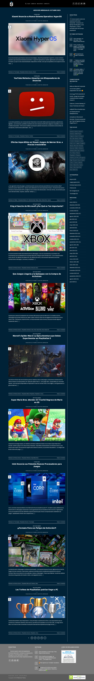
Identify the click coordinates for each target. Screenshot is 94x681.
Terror (71, 162)
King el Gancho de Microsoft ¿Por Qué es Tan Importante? (36, 206)
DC (27, 200)
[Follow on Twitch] (18, 660)
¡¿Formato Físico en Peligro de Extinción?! (36, 528)
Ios (74, 143)
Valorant (80, 162)
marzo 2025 (73, 230)
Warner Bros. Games (46, 200)
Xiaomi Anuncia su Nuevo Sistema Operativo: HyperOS (37, 17)
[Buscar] (25, 3)
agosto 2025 (73, 216)
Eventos (33, 3)
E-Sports (81, 136)
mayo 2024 (72, 253)
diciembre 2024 (74, 233)
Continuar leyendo (37, 66)
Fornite (71, 141)
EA (70, 138)
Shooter (75, 160)
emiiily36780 (73, 109)
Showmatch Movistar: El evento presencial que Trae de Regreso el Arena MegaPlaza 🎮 (77, 120)
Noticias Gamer (37, 204)
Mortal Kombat (32, 200)
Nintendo (29, 457)
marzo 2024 (73, 259)
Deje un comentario (61, 72)
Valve (71, 164)
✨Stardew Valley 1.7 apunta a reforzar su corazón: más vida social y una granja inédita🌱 (79, 72)
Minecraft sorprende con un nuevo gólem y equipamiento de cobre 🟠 (77, 88)
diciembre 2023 (74, 267)
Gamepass (76, 141)
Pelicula (78, 152)
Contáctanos (23, 675)
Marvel (28, 393)
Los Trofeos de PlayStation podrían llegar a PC (37, 590)
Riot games (82, 157)
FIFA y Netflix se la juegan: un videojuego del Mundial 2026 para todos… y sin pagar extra (79, 47)
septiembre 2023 (74, 276)
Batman (25, 200)
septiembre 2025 (74, 213)
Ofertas (37, 140)
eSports (72, 179)
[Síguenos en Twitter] (81, 4)
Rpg (71, 160)
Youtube (31, 136)
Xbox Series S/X (45, 329)
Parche (82, 150)
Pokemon (78, 155)
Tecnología (37, 14)
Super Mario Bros (34, 457)
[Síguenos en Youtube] (84, 4)
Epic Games (75, 138)
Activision (29, 267)
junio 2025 (72, 222)
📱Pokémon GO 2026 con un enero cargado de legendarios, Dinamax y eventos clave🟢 (79, 63)
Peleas (37, 200)
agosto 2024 (73, 244)
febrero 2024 (73, 262)
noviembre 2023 (74, 270)
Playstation (32, 393)
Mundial (81, 145)
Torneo (75, 162)
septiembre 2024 (74, 242)
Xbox (37, 267)
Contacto (46, 3)
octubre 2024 (73, 239)
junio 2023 (72, 281)
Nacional (72, 148)
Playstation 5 (38, 393)
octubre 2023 (73, 273)
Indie (71, 143)
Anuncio (30, 72)
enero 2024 (73, 264)
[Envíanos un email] (15, 660)
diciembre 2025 (74, 205)
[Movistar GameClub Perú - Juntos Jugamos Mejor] (15, 3)
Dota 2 (76, 136)
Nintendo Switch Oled (74, 150)
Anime (76, 131)
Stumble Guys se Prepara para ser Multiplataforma (77, 111)
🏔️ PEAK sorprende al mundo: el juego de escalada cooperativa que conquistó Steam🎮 (77, 97)
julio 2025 (72, 219)
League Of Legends (80, 143)
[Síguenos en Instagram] (76, 4)
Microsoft (33, 267)
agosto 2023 (73, 279)
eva (71, 94)
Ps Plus (77, 157)
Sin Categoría (73, 190)
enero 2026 (72, 202)
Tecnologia (31, 521)
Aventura (72, 133)
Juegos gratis (73, 182)
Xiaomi (34, 72)
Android (26, 72)
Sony (42, 393)
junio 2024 (72, 250)
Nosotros (40, 3)
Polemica (27, 136)
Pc (70, 152)
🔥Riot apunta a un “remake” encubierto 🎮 (78, 55)
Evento (80, 138)
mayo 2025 (72, 225)
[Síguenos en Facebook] (73, 4)
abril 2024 (72, 256)
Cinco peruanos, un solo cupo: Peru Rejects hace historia (78, 40)
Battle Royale (78, 133)
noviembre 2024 (74, 236)
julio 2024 (72, 247)
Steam (40, 200)
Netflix (76, 148)
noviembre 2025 (74, 208)
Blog (28, 3)
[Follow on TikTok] (79, 4)
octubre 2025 (73, 210)
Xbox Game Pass (38, 329)
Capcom (72, 136)
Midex (71, 86)
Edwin (71, 103)
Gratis (81, 141)
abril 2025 (72, 227)
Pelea (74, 152)
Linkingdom (45, 20)
